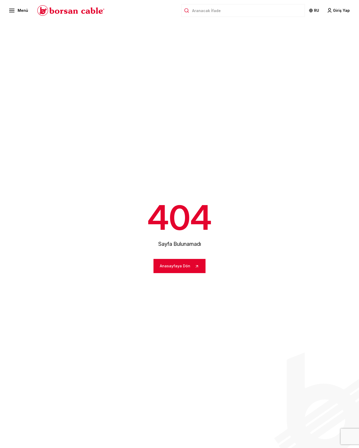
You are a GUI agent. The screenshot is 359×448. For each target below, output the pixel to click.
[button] (18, 10)
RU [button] (316, 10)
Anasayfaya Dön (175, 266)
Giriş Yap (341, 10)
